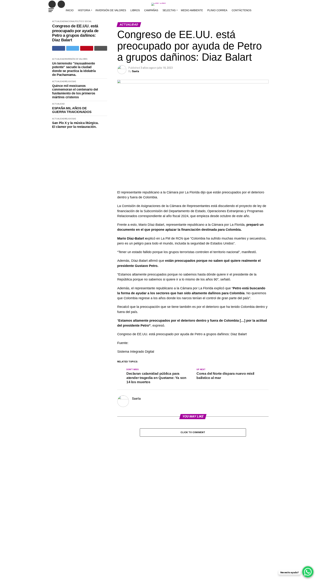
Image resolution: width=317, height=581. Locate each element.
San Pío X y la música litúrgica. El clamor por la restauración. (75, 125)
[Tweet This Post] (72, 48)
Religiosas (70, 81)
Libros (135, 10)
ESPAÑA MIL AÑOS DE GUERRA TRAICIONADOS (71, 110)
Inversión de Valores (110, 10)
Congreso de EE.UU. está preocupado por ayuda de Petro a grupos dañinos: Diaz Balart (75, 33)
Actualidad (58, 21)
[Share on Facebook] (58, 48)
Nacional (70, 21)
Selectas (169, 10)
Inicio (70, 10)
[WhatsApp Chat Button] (307, 571)
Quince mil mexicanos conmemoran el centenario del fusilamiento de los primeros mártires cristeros (75, 91)
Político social (83, 21)
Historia (84, 10)
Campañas (151, 10)
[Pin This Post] (86, 48)
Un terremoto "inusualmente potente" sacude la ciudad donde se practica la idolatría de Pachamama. (74, 69)
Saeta (135, 71)
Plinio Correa (217, 10)
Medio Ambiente (192, 10)
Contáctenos (241, 10)
